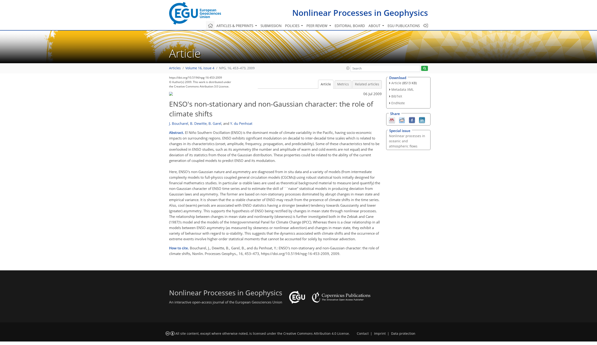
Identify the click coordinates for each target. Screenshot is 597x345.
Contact (363, 333)
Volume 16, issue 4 (199, 68)
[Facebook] (412, 119)
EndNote (398, 103)
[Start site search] (424, 68)
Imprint (380, 333)
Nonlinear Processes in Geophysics (360, 12)
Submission (270, 25)
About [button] (374, 25)
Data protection (403, 333)
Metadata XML (402, 89)
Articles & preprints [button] (235, 25)
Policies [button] (292, 25)
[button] (348, 68)
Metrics (343, 84)
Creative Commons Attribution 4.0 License (316, 333)
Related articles (367, 84)
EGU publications (404, 25)
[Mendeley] (392, 119)
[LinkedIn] (422, 119)
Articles (175, 68)
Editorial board (350, 25)
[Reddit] (402, 119)
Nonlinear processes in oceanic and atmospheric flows (407, 141)
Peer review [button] (317, 25)
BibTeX (396, 96)
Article (326, 84)
